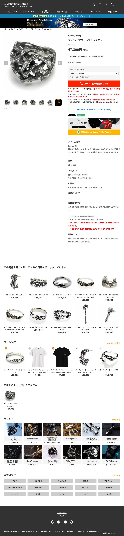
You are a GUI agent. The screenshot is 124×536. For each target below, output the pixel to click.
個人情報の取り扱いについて (30, 531)
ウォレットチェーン (14, 487)
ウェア (85, 494)
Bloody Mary (74, 35)
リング (14, 481)
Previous (6, 63)
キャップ (14, 494)
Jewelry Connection (16, 4)
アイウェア (86, 487)
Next (60, 63)
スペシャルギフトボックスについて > (80, 77)
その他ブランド (112, 12)
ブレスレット (109, 481)
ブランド (12, 29)
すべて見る (116, 420)
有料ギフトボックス (78, 69)
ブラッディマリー (12, 12)
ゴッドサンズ (62, 12)
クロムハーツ (95, 12)
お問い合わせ (71, 531)
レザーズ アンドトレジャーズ (45, 11)
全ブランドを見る (113, 343)
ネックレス (62, 481)
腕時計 (38, 494)
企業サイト (81, 531)
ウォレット (62, 487)
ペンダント (38, 481)
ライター (109, 487)
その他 (109, 494)
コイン (62, 494)
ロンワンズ (78, 12)
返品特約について (46, 531)
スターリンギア (28, 12)
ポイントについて (59, 531)
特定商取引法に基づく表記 (11, 531)
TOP (5, 29)
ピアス (85, 481)
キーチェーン (38, 487)
